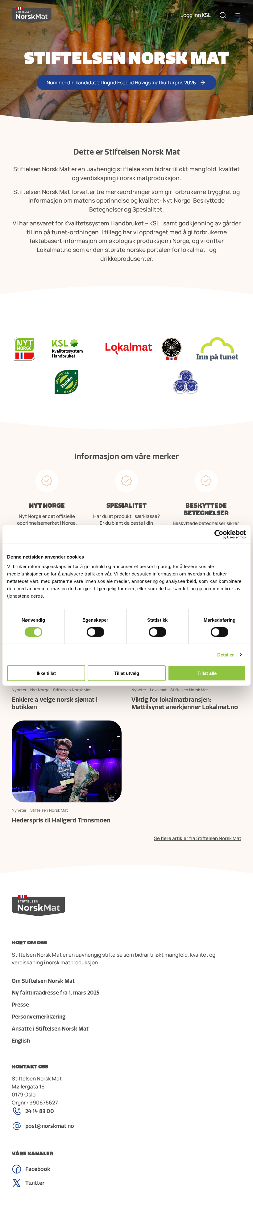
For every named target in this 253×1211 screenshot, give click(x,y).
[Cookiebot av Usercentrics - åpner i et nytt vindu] (219, 534)
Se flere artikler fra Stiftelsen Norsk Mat (197, 838)
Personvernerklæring (38, 1017)
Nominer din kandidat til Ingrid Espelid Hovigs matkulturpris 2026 (121, 82)
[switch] (95, 632)
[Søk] (222, 15)
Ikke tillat (46, 673)
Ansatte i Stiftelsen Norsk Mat (50, 1029)
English (21, 1041)
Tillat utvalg (126, 673)
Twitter (34, 1183)
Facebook (37, 1169)
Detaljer (225, 654)
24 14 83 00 (39, 1111)
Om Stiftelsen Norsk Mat (43, 981)
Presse (20, 1005)
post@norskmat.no (49, 1126)
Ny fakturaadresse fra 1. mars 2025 (55, 993)
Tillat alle (207, 673)
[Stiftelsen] (32, 15)
